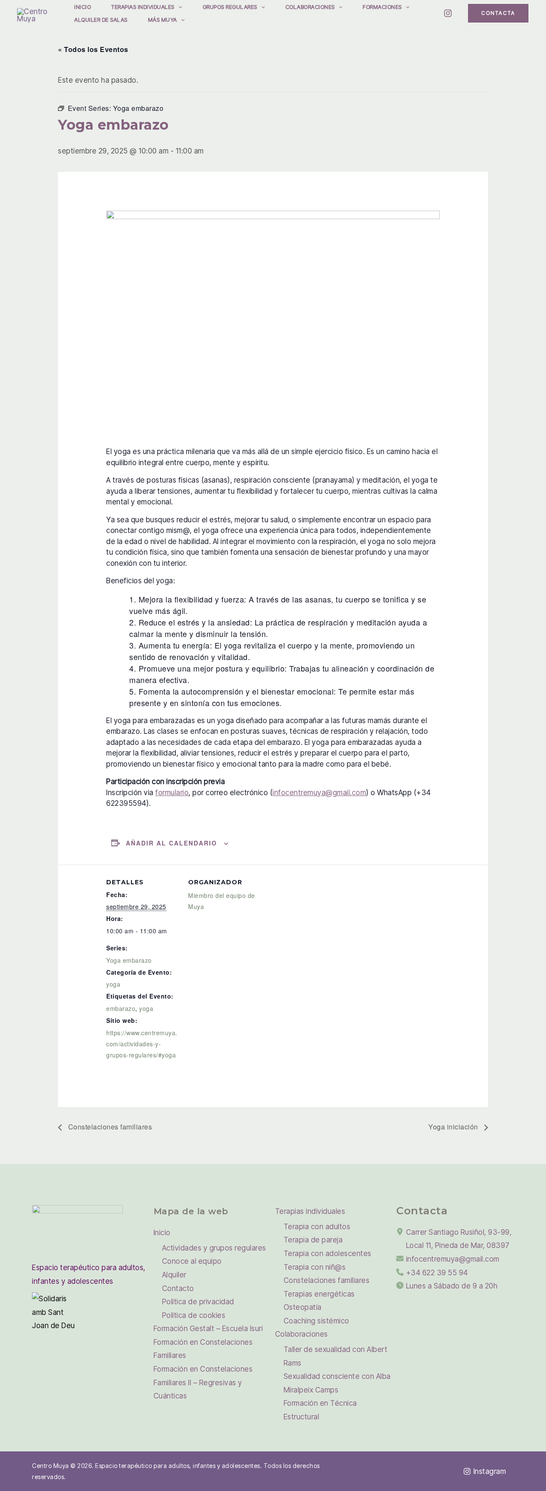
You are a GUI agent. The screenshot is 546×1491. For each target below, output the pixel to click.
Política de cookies (194, 1315)
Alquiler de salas (101, 19)
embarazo (120, 1008)
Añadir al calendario (171, 843)
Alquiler (174, 1275)
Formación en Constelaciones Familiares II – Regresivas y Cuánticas (203, 1382)
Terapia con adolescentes (328, 1253)
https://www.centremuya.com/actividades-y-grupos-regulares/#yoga (141, 1043)
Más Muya (162, 19)
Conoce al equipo (192, 1261)
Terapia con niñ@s (315, 1267)
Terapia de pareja (313, 1240)
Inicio (82, 6)
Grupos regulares (230, 6)
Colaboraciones (310, 6)
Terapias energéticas (319, 1294)
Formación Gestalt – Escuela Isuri (208, 1328)
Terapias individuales (142, 6)
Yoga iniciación (454, 1127)
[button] (178, 6)
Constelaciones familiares (109, 1127)
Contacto (178, 1288)
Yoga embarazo (129, 960)
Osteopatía (303, 1307)
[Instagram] (448, 13)
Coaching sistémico (316, 1321)
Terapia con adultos (317, 1226)
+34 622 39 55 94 (437, 1272)
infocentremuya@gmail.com (319, 792)
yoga (113, 984)
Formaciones (382, 6)
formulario (172, 792)
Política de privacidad (198, 1301)
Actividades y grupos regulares (214, 1248)
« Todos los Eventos (93, 49)
